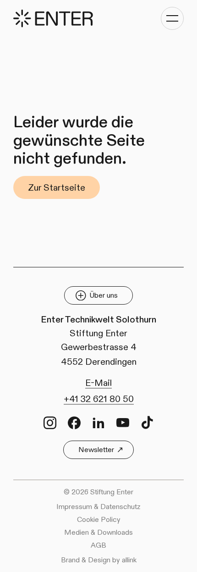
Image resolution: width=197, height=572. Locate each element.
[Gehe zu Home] (53, 19)
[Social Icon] (50, 422)
